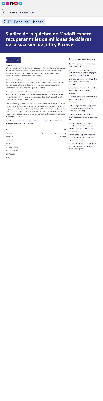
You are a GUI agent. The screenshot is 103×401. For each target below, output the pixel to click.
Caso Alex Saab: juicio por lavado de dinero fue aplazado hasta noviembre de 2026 (83, 116)
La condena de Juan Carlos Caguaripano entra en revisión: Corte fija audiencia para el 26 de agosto (82, 146)
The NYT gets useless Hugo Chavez (53, 135)
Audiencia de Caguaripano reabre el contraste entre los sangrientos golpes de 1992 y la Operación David (82, 72)
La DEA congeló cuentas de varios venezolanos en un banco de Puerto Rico (12, 145)
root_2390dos (29, 60)
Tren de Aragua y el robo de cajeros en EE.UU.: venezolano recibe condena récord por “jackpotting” (82, 108)
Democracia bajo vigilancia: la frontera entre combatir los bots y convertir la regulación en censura (82, 137)
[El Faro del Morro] (23, 22)
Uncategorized (44, 60)
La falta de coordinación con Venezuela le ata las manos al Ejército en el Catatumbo (83, 81)
